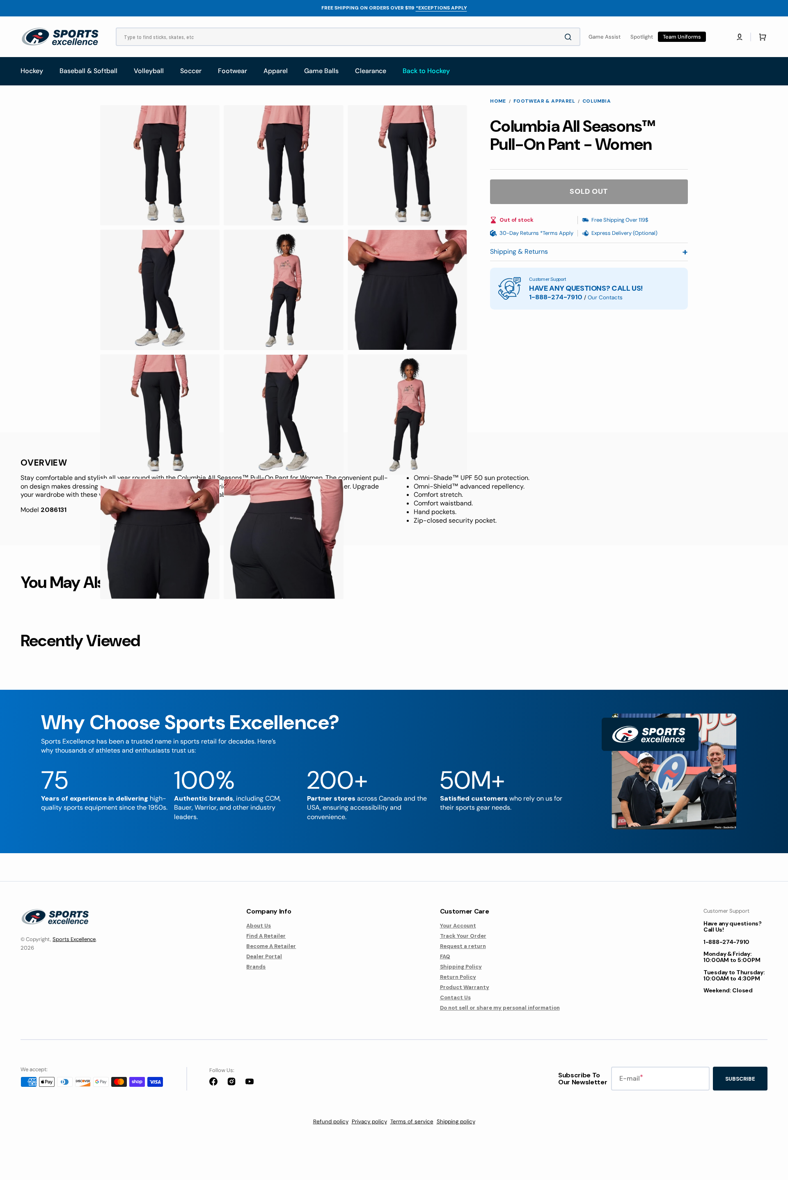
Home (498, 101)
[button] (740, 37)
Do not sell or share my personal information (500, 1007)
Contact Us (455, 997)
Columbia (596, 101)
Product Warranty (464, 987)
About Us (258, 926)
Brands (256, 966)
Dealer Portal (264, 956)
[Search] (569, 37)
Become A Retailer (271, 946)
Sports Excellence (74, 939)
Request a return (463, 946)
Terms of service (411, 1121)
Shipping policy (456, 1121)
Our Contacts (605, 297)
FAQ (445, 956)
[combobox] (348, 37)
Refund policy (330, 1121)
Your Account (458, 926)
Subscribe (740, 1078)
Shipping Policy (461, 966)
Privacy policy (369, 1121)
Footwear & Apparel (544, 101)
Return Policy (458, 976)
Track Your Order (463, 935)
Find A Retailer (266, 935)
